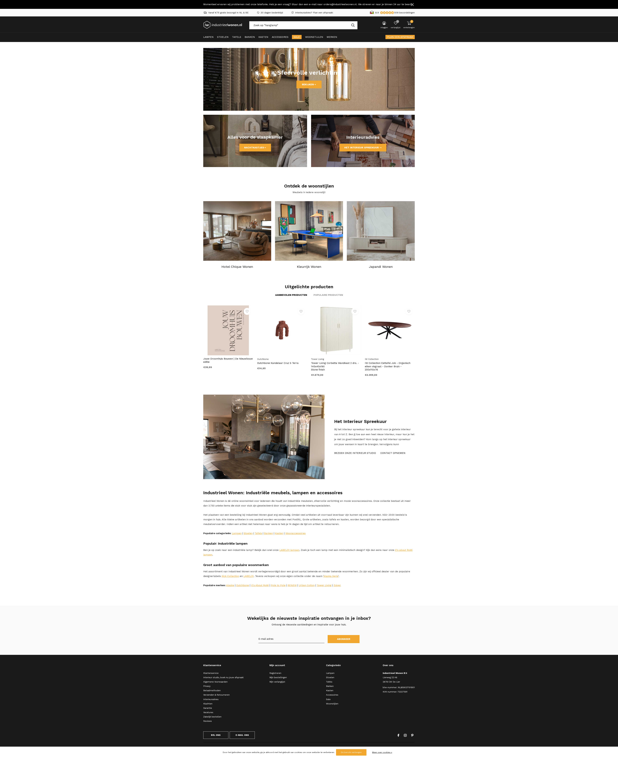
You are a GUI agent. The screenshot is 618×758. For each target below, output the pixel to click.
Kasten (263, 37)
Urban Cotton (307, 585)
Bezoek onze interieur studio (355, 453)
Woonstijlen (314, 37)
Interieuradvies (211, 699)
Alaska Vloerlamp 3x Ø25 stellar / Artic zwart (502, 444)
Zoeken (352, 25)
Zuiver (337, 585)
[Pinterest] (412, 735)
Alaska (230, 585)
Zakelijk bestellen (212, 717)
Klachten (207, 703)
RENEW (292, 585)
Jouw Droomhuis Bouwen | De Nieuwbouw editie (228, 360)
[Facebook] (398, 735)
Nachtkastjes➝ (255, 147)
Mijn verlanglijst (277, 682)
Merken (332, 37)
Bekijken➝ (309, 84)
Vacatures (208, 712)
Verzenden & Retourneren (216, 695)
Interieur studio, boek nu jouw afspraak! (223, 677)
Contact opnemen (392, 453)
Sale (297, 37)
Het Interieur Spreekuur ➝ (363, 147)
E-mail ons (242, 735)
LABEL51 (248, 576)
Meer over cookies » (382, 752)
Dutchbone (242, 585)
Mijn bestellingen (278, 677)
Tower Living (324, 585)
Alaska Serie (330, 576)
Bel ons (215, 735)
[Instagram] (405, 735)
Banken (250, 37)
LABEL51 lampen (289, 550)
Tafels (236, 37)
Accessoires (280, 37)
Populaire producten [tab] (328, 295)
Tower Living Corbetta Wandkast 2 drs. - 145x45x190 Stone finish (335, 366)
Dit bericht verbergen (351, 752)
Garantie (207, 708)
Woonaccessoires (295, 533)
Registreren (275, 673)
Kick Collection (230, 576)
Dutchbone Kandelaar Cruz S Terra (278, 363)
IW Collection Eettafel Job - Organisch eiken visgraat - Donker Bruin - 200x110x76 (387, 366)
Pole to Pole (278, 585)
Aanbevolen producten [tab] (291, 295)
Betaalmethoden (212, 690)
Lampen (208, 37)
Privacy (207, 686)
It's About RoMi (260, 585)
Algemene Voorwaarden (215, 682)
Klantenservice (211, 673)
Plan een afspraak (400, 37)
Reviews (207, 721)
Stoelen (223, 37)
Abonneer (343, 639)
